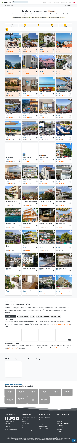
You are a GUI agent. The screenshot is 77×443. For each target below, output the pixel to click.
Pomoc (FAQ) (59, 421)
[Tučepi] (13, 335)
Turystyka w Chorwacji (27, 430)
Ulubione (71, 2)
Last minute (64, 2)
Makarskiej (7, 308)
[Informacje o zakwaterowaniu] (20, 50)
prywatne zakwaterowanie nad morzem (61, 324)
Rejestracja (60, 433)
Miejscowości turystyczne (44, 417)
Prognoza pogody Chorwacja (28, 417)
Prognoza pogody (56, 316)
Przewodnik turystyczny (44, 419)
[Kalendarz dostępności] (20, 52)
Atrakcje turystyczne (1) (43, 316)
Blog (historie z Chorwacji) (45, 421)
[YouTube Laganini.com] (13, 418)
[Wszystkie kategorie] (6, 29)
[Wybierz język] (75, 2)
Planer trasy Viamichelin (27, 427)
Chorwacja (56, 2)
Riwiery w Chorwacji (43, 426)
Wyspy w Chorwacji (43, 428)
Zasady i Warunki (9, 431)
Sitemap (15, 431)
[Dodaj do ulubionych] (20, 34)
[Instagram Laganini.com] (10, 418)
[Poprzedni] (7, 40)
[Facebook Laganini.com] (6, 418)
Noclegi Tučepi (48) (11, 316)
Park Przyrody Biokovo (13, 375)
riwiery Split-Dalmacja (12, 348)
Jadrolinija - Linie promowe (28, 425)
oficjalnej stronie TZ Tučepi (58, 347)
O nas (58, 419)
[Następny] (19, 40)
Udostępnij (69, 5)
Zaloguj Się (59, 431)
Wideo (33, 316)
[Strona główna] (6, 5)
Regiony (50, 2)
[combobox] (20, 2)
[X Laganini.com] (17, 418)
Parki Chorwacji (25, 423)
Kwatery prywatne (43, 424)
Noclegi (44, 2)
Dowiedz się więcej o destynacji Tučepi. (53, 15)
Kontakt (58, 417)
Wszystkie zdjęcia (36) (23, 316)
